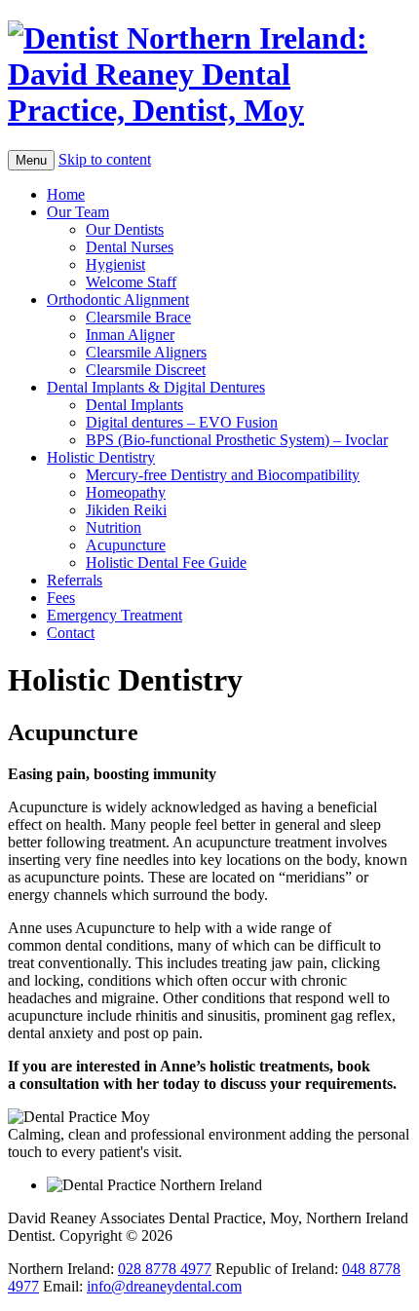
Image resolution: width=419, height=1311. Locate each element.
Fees (61, 597)
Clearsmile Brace (138, 317)
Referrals (74, 580)
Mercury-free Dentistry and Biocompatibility (223, 475)
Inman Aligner (130, 334)
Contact (71, 632)
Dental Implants (134, 404)
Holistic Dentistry (101, 457)
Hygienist (115, 264)
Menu (31, 160)
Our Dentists (125, 229)
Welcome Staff (131, 282)
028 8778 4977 (164, 1268)
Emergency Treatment (114, 615)
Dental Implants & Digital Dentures (156, 387)
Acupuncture (126, 545)
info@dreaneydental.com (164, 1286)
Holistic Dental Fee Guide (166, 562)
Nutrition (113, 527)
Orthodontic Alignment (118, 299)
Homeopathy (126, 492)
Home (66, 194)
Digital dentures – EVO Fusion (182, 422)
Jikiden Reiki (126, 510)
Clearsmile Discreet (146, 369)
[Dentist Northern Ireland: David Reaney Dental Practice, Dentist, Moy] (209, 74)
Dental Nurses (129, 247)
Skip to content (104, 159)
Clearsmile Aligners (146, 352)
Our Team (78, 212)
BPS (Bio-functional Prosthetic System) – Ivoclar (237, 439)
